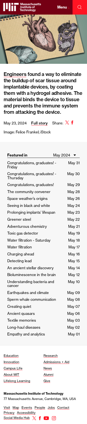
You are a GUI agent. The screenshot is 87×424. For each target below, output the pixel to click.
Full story (39, 123)
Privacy (9, 413)
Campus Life (13, 368)
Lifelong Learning (17, 381)
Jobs (51, 407)
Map (16, 407)
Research (51, 356)
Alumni (48, 374)
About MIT (11, 374)
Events (27, 407)
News (48, 368)
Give (47, 381)
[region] (43, 78)
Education (11, 356)
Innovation (11, 362)
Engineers (15, 74)
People (40, 407)
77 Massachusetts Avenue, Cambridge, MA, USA (40, 399)
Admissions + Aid (56, 362)
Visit (7, 407)
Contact (63, 407)
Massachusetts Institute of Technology (33, 393)
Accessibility (26, 413)
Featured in (17, 155)
